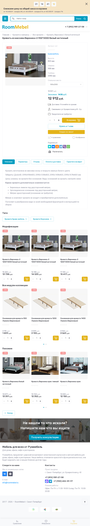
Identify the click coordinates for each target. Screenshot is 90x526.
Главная (5, 35)
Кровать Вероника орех (70, 382)
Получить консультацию (45, 437)
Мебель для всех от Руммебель (22, 446)
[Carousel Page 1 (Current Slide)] (43, 407)
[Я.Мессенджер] (49, 146)
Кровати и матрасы (20, 35)
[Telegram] (60, 146)
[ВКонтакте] (53, 146)
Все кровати (38, 35)
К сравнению (56, 137)
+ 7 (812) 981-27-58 (74, 27)
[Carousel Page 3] (46, 407)
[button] (5, 18)
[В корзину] (27, 279)
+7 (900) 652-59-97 (63, 481)
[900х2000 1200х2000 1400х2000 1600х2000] (65, 84)
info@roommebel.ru (10, 483)
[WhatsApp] (68, 146)
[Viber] (64, 146)
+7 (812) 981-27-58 (54, 477)
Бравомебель (53, 54)
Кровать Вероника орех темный (45, 382)
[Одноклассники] (57, 146)
